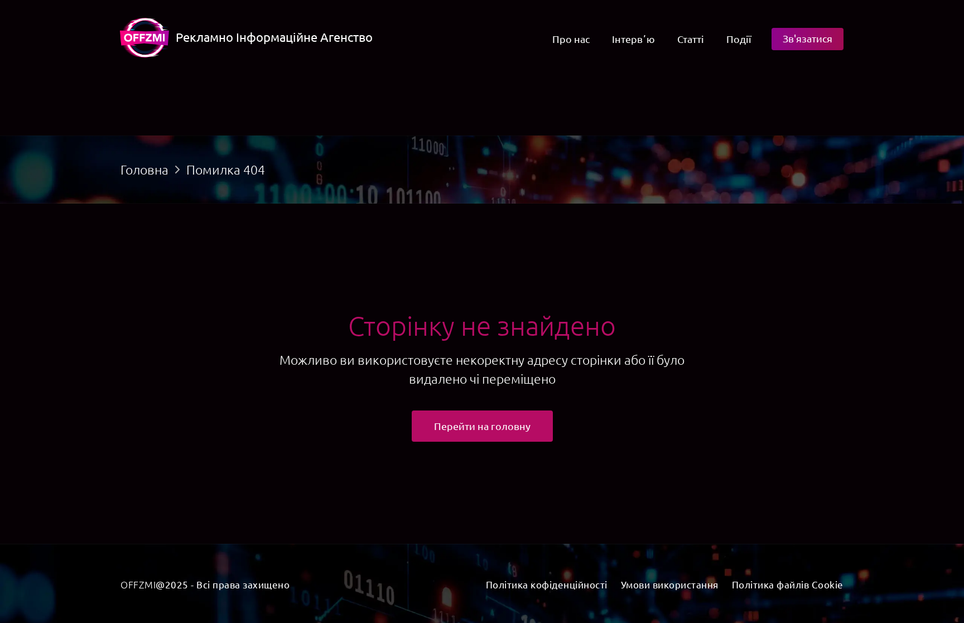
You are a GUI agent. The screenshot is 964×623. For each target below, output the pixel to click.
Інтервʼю (633, 39)
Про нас (571, 39)
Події (738, 39)
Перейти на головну (482, 426)
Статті (690, 39)
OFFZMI (138, 584)
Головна (144, 169)
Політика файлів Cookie (788, 584)
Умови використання (670, 584)
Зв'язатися (807, 38)
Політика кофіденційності (547, 584)
